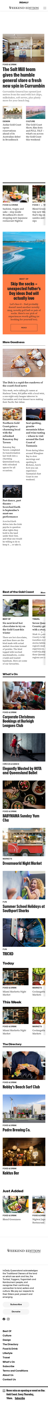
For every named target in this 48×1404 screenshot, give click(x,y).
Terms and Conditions (15, 1370)
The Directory (10, 1344)
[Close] (44, 1390)
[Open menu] (44, 8)
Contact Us (9, 1379)
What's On (9, 1361)
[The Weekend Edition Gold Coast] (24, 8)
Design (7, 1340)
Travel (6, 1357)
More (43, 592)
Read (24, 328)
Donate (16, 1311)
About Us (8, 1375)
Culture (7, 1335)
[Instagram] (8, 1319)
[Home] (24, 2)
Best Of (7, 1331)
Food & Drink (10, 1348)
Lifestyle (7, 1353)
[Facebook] (4, 1319)
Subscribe (16, 1304)
